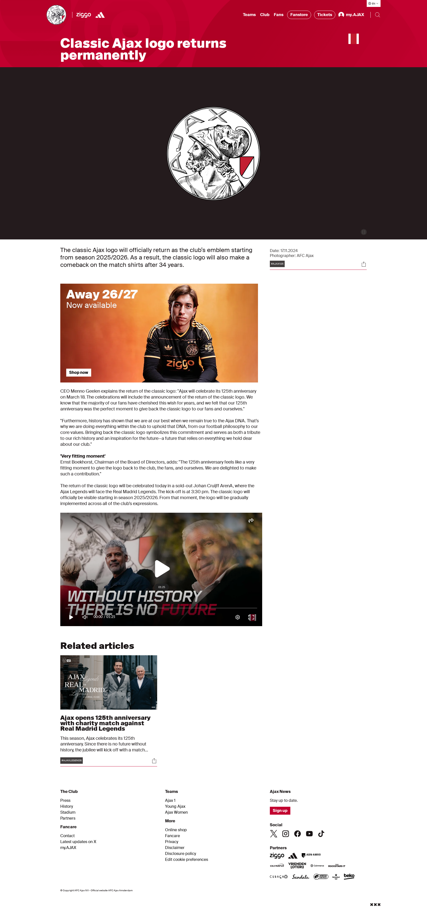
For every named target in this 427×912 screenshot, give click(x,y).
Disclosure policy (180, 853)
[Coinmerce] (317, 866)
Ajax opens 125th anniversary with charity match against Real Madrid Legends (105, 723)
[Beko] (349, 877)
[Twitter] (274, 834)
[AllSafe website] (321, 877)
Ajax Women (176, 812)
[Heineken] (336, 877)
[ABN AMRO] (310, 856)
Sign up (280, 810)
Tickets (324, 14)
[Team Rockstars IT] (336, 866)
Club (264, 14)
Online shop (176, 829)
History (66, 806)
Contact (67, 835)
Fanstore (299, 14)
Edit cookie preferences (186, 859)
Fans (278, 14)
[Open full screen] (364, 232)
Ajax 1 (170, 800)
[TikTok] (321, 834)
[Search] (378, 15)
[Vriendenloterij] (297, 866)
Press (65, 800)
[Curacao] (279, 877)
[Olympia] (277, 866)
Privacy (171, 841)
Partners (67, 818)
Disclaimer (175, 847)
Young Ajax (175, 806)
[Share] (364, 264)
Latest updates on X (78, 841)
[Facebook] (297, 834)
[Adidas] (100, 15)
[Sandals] (301, 877)
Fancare (172, 835)
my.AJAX (68, 847)
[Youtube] (309, 834)
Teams (249, 14)
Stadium (67, 812)
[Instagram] (286, 834)
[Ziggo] (83, 15)
